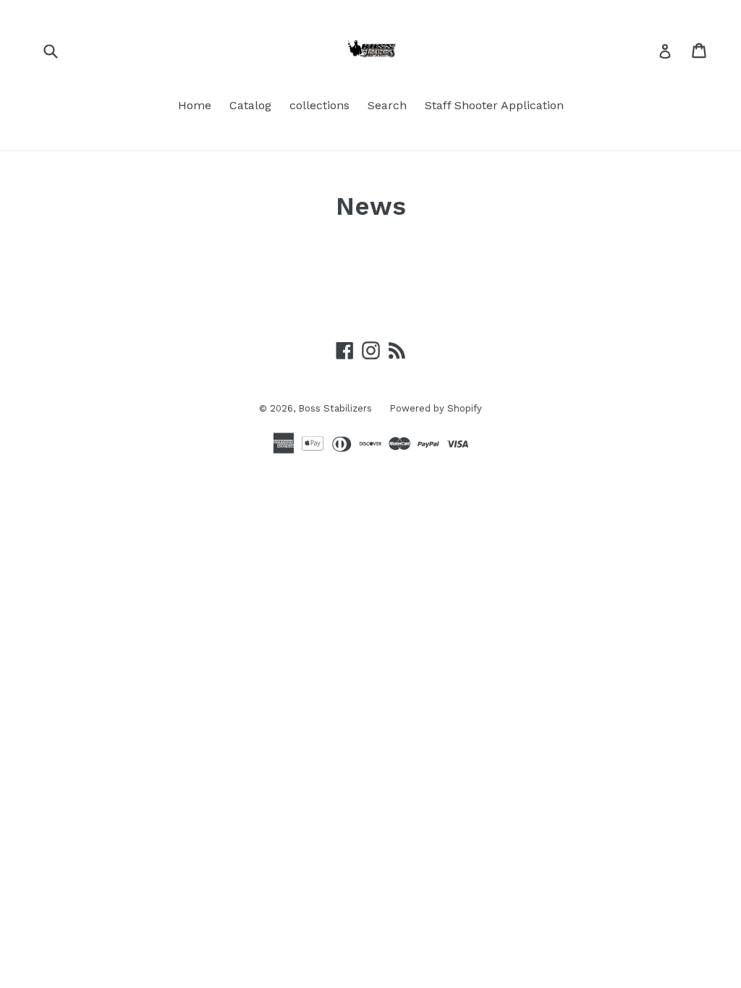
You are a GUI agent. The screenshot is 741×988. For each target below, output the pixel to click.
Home (194, 105)
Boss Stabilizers (336, 408)
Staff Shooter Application (494, 105)
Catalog (250, 105)
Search (387, 105)
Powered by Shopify (435, 408)
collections (319, 105)
